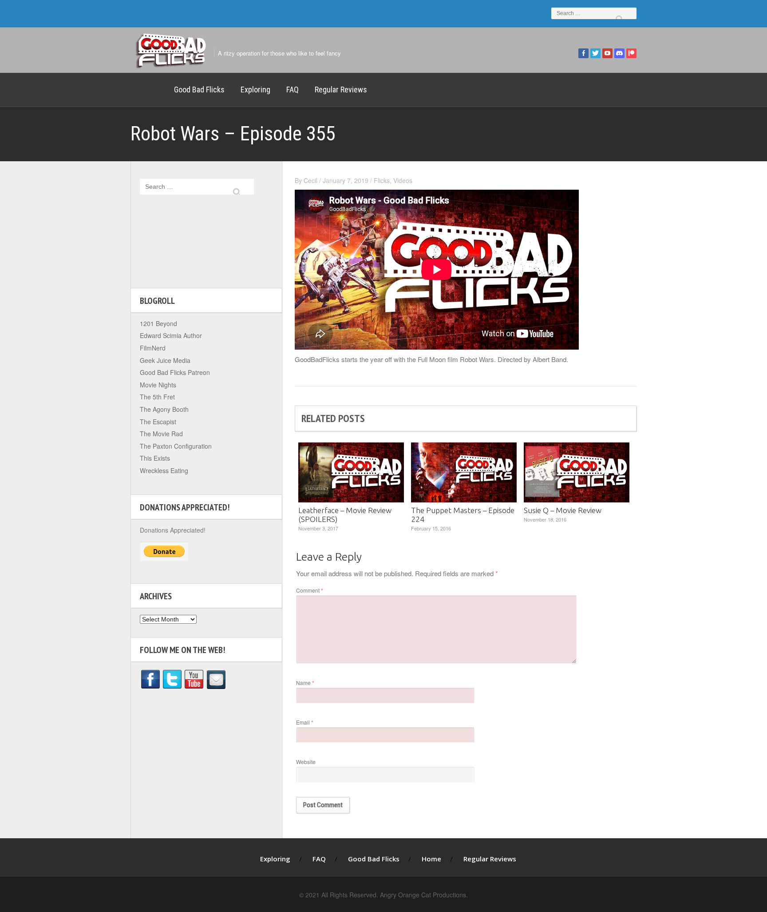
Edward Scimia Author (171, 335)
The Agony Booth (164, 409)
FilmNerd (153, 347)
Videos (402, 180)
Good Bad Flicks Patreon (175, 372)
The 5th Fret (157, 396)
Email (304, 722)
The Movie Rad (161, 433)
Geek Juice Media (165, 360)
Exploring (255, 89)
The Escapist (158, 421)
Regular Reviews (341, 89)
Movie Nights (158, 384)
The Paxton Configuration (176, 446)
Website (306, 761)
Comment (309, 590)
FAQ (292, 89)
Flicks (382, 180)
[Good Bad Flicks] (170, 48)
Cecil (310, 180)
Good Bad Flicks (199, 89)
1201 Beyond (158, 323)
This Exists (155, 458)
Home (148, 90)
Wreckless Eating (164, 470)
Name (305, 682)
